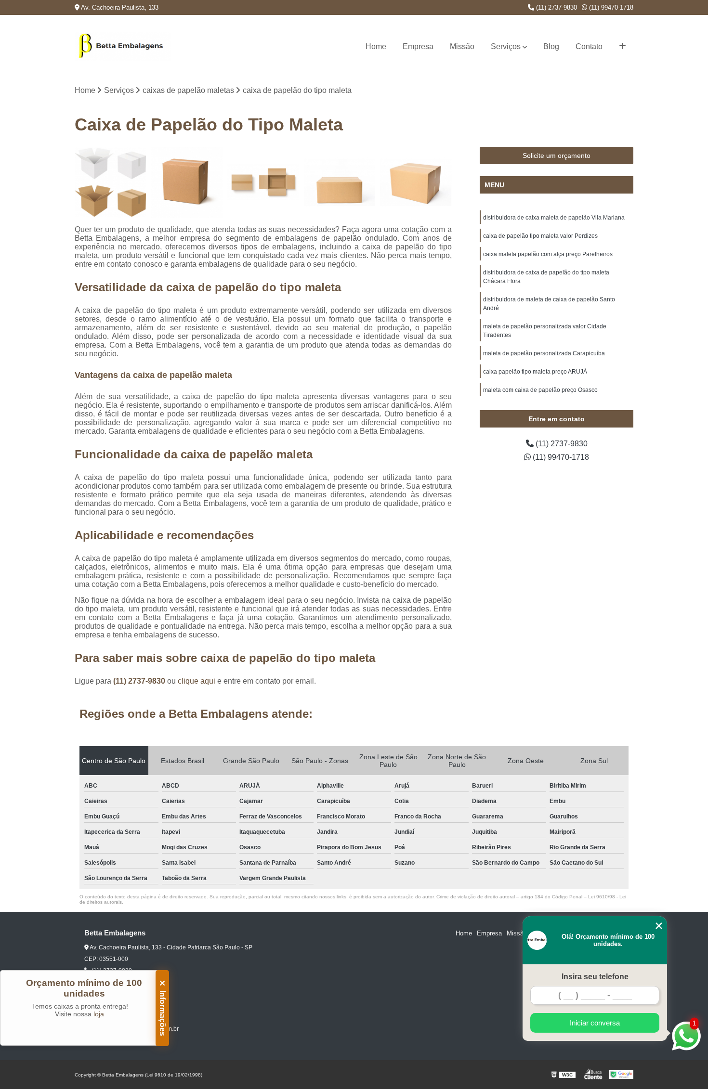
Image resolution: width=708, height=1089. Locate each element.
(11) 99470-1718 (610, 7)
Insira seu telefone (595, 976)
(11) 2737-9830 (555, 7)
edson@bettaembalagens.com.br (134, 1028)
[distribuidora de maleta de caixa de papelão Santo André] (416, 183)
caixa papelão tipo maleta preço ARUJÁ (535, 371)
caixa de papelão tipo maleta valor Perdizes (540, 236)
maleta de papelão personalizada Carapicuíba (544, 353)
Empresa (418, 46)
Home (376, 46)
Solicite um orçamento (556, 155)
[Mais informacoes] (622, 46)
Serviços (506, 46)
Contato (589, 46)
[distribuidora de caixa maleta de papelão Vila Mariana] (110, 183)
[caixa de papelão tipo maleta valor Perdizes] (187, 183)
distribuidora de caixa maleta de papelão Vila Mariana (554, 217)
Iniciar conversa (595, 1023)
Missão (462, 46)
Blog (551, 46)
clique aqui (196, 681)
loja (98, 1014)
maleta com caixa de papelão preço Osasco (540, 390)
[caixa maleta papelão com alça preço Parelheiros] (263, 183)
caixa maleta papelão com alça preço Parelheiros (548, 254)
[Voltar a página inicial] (123, 46)
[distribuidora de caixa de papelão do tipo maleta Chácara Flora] (340, 183)
